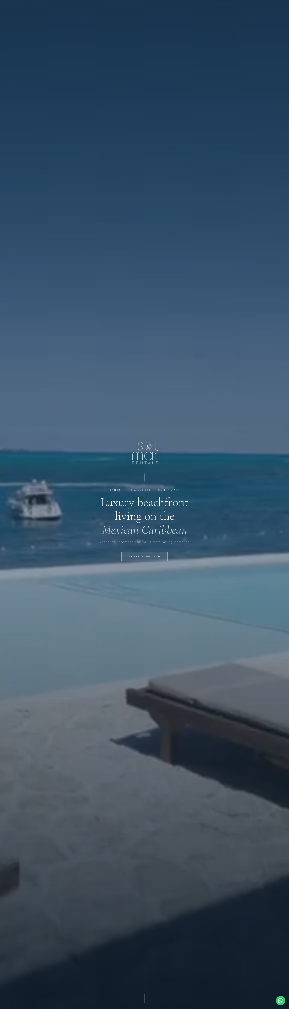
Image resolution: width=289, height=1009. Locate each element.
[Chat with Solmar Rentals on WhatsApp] (280, 1000)
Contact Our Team (144, 556)
